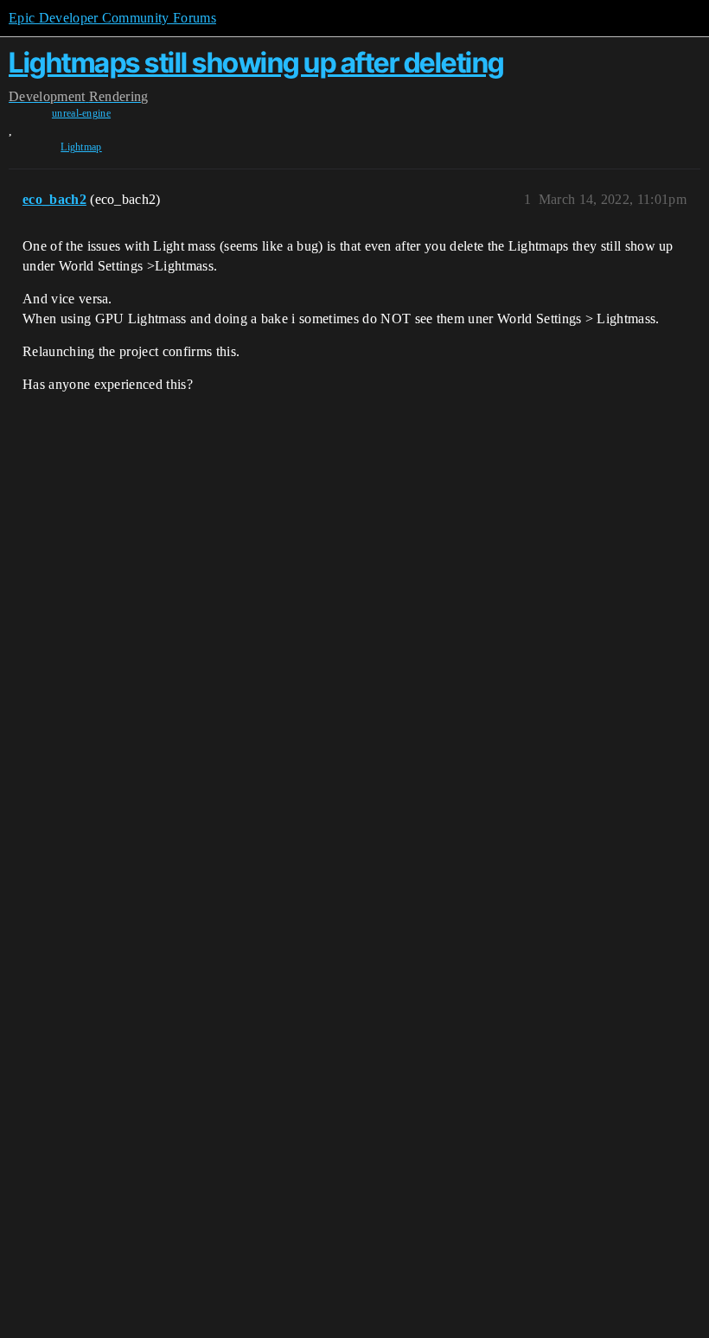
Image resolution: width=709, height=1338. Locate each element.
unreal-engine (81, 113)
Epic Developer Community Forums (112, 17)
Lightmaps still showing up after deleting (256, 63)
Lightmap (81, 147)
